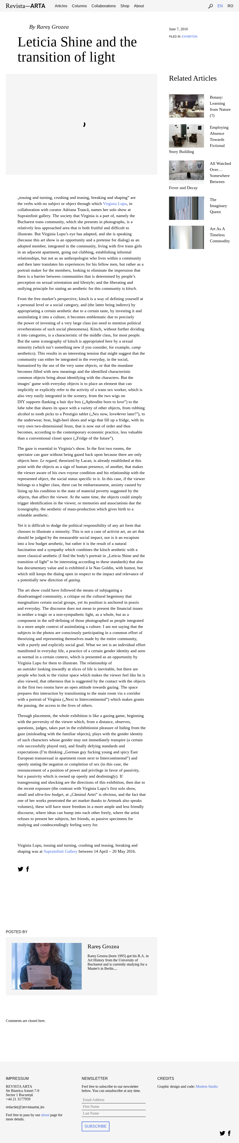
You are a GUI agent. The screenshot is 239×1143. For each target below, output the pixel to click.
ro (230, 6)
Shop (124, 6)
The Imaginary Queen (218, 205)
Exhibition (189, 36)
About (139, 6)
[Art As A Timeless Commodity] (186, 228)
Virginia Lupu (115, 203)
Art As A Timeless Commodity (220, 234)
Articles (61, 6)
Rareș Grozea (53, 27)
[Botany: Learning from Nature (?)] (186, 96)
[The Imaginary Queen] (186, 199)
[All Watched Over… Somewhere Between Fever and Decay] (186, 162)
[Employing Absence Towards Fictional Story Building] (186, 126)
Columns (79, 6)
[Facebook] (229, 1132)
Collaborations (103, 6)
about (45, 1115)
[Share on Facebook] (27, 869)
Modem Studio (206, 1086)
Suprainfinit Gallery (60, 851)
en (220, 6)
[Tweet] (222, 1132)
